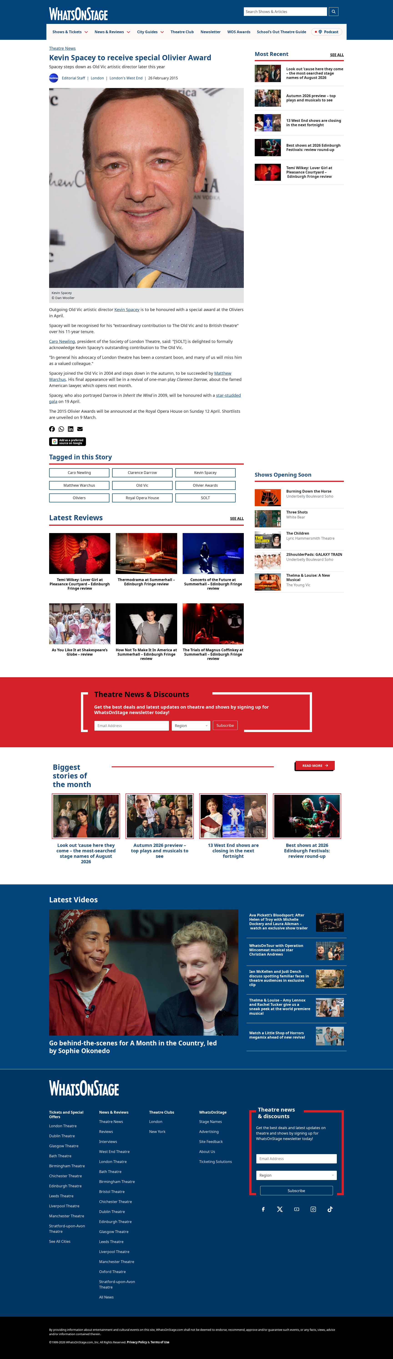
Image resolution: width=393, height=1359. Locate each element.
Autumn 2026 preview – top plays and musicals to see (159, 850)
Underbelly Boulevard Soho (309, 496)
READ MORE (312, 765)
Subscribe (225, 725)
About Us (207, 1151)
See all (337, 54)
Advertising (209, 1131)
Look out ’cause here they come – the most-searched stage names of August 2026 (86, 853)
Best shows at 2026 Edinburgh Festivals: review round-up (307, 850)
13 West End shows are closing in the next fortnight (233, 850)
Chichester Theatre (65, 1175)
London (97, 78)
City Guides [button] (148, 31)
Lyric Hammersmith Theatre (310, 538)
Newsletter (211, 31)
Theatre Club (182, 31)
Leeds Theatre (61, 1195)
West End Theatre (114, 1151)
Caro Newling (62, 341)
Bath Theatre (60, 1155)
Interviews (108, 1141)
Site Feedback (211, 1141)
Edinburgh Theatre (65, 1185)
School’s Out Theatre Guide (281, 31)
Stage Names (210, 1121)
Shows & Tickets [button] (68, 31)
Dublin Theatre (62, 1135)
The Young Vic (298, 584)
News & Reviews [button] (110, 31)
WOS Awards (238, 31)
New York (157, 1131)
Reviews (106, 1131)
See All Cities (60, 1241)
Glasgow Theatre (63, 1145)
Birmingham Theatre (67, 1165)
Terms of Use (160, 1342)
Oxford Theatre (112, 1271)
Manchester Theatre (66, 1215)
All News (106, 1297)
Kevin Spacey (126, 309)
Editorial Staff (73, 78)
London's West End (126, 78)
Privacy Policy (137, 1342)
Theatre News (62, 48)
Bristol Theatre (112, 1191)
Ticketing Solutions (215, 1161)
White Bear (295, 517)
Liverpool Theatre (64, 1205)
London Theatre (63, 1125)
